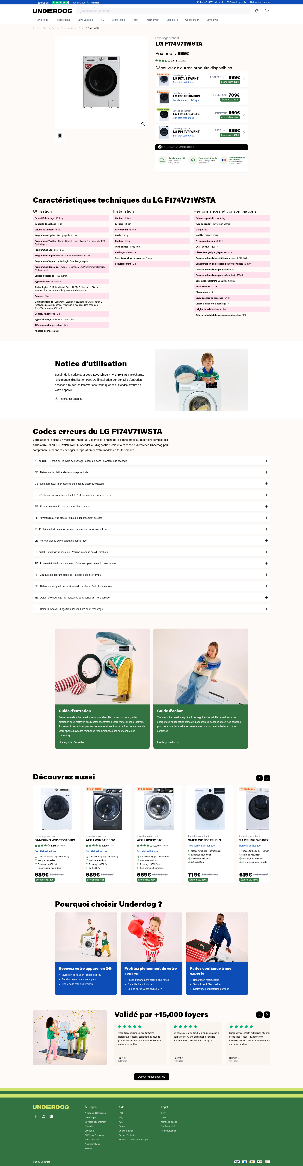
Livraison (89, 1130)
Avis (121, 1121)
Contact (122, 1126)
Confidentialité (168, 1126)
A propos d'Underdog (95, 1112)
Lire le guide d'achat (168, 742)
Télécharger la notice (70, 398)
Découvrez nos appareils (151, 1076)
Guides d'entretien (127, 1135)
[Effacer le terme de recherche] (244, 13)
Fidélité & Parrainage (95, 1135)
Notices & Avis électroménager (133, 1139)
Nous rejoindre (92, 1139)
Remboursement (169, 1130)
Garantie (89, 1126)
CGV (163, 1112)
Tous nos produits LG (52, 28)
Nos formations (92, 1143)
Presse (88, 1148)
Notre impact (91, 1117)
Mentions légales (169, 1121)
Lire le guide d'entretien (72, 742)
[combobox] (163, 11)
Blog (121, 1117)
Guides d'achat (126, 1130)
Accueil (36, 28)
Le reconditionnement (95, 1121)
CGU (163, 1117)
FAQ (121, 1112)
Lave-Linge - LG (73, 28)
